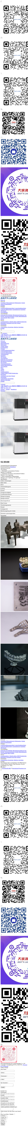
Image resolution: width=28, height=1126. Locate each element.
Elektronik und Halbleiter (7, 315)
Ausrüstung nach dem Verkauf (13, 323)
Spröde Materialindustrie (21, 316)
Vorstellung (3, 302)
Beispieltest (3, 323)
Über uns (3, 300)
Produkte (3, 305)
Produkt (8, 389)
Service (2, 319)
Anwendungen (4, 312)
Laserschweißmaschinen (6, 309)
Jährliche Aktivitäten (18, 327)
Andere (12, 317)
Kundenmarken (8, 304)
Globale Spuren (4, 346)
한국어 (23, 335)
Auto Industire (4, 317)
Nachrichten (3, 324)
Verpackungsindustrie (10, 316)
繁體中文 (19, 335)
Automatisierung (16, 309)
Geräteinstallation (5, 321)
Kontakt (2, 328)
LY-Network (5, 1066)
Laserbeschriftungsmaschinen (7, 308)
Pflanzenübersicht (10, 302)
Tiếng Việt (8, 336)
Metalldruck (14, 389)
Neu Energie (4, 362)
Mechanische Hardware (18, 315)
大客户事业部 (4, 335)
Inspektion (22, 309)
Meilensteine (18, 302)
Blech (9, 317)
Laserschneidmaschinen (20, 308)
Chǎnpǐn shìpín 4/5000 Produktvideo (18, 321)
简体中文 (14, 335)
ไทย (4, 336)
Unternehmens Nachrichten (7, 327)
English (10, 335)
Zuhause (3, 389)
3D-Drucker (3, 311)
